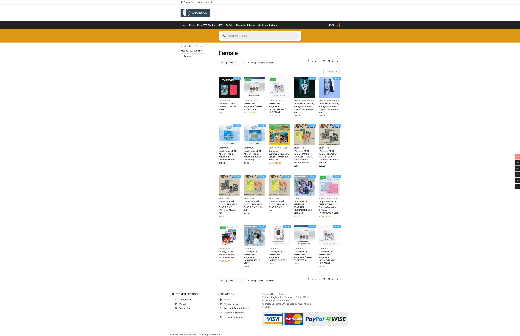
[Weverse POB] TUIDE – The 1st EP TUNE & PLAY (278, 204)
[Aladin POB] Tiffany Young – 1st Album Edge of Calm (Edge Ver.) (304, 107)
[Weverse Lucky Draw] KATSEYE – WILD (227, 106)
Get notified (254, 119)
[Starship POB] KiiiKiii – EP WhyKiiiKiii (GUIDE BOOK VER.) (303, 256)
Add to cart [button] (229, 119)
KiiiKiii (246, 100)
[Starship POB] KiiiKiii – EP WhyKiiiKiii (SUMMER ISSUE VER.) (252, 257)
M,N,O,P (322, 198)
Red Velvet (274, 148)
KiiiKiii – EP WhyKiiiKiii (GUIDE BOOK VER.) (253, 106)
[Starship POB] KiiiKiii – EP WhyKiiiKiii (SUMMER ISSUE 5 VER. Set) (303, 207)
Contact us (188, 2)
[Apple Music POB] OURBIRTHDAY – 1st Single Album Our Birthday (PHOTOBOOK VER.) (329, 207)
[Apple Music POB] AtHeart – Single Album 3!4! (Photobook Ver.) (228, 155)
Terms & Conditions (233, 317)
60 (324, 61)
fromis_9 (223, 249)
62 (333, 61)
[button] (333, 25)
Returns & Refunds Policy (236, 308)
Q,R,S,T (296, 148)
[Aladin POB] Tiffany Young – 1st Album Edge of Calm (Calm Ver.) (329, 107)
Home (183, 46)
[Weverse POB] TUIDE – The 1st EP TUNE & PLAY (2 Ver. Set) (254, 205)
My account (206, 2)
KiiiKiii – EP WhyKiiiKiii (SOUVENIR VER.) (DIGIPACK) (277, 107)
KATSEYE (222, 100)
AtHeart (222, 148)
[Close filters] (208, 51)
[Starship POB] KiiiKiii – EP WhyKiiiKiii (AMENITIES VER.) (278, 256)
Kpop (191, 46)
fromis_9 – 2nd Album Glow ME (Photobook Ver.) (227, 254)
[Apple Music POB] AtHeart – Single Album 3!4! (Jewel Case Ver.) (253, 155)
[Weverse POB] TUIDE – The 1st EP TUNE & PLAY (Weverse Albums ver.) (228, 207)
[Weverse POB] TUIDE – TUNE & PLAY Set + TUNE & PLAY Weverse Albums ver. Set (303, 157)
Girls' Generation (302, 100)
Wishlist (183, 304)
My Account (185, 299)
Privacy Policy (230, 304)
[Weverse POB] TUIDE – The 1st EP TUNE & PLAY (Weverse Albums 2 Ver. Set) (328, 157)
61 (329, 61)
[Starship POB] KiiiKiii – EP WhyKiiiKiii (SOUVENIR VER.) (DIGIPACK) (327, 257)
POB (228, 100)
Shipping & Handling (233, 312)
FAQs (226, 299)
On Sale (253, 100)
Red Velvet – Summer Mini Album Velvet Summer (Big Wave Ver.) (279, 155)
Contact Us (184, 308)
